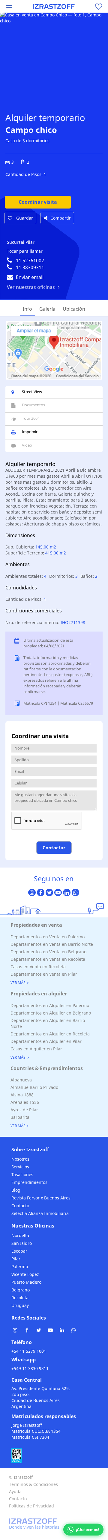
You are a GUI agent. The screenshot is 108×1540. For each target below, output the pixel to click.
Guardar (24, 218)
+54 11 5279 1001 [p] (28, 1351)
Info (27, 309)
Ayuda (15, 1491)
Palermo (19, 1266)
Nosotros (20, 1159)
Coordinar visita (38, 202)
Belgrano (20, 1290)
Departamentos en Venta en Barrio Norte (51, 944)
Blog (15, 1190)
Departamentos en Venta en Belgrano (48, 951)
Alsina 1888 (22, 1095)
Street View (32, 391)
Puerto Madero (26, 1282)
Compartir (60, 218)
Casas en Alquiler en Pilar (36, 1049)
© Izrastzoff (21, 1477)
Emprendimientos (29, 1182)
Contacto (20, 1205)
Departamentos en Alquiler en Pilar (46, 1041)
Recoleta (19, 1297)
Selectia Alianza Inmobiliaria (40, 1213)
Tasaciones (22, 1174)
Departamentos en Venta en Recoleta (47, 959)
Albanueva (21, 1080)
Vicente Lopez (25, 1274)
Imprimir (30, 431)
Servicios (20, 1167)
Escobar (19, 1251)
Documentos (33, 404)
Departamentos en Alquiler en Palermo (49, 1005)
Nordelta (20, 1235)
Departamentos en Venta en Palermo (47, 937)
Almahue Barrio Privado (34, 1087)
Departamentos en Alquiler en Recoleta (50, 1034)
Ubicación (74, 309)
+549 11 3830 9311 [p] (30, 1368)
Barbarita (19, 1117)
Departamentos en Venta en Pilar (43, 974)
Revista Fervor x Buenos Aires (40, 1198)
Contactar (54, 848)
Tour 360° (30, 418)
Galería (47, 309)
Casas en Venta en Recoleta (38, 966)
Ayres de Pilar (24, 1110)
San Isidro (21, 1243)
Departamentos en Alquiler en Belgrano (50, 1013)
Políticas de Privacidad (31, 1506)
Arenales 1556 (24, 1102)
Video (27, 445)
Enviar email (30, 277)
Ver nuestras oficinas (31, 287)
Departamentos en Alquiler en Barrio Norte (47, 1023)
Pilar (15, 1259)
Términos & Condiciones (33, 1484)
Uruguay (20, 1305)
